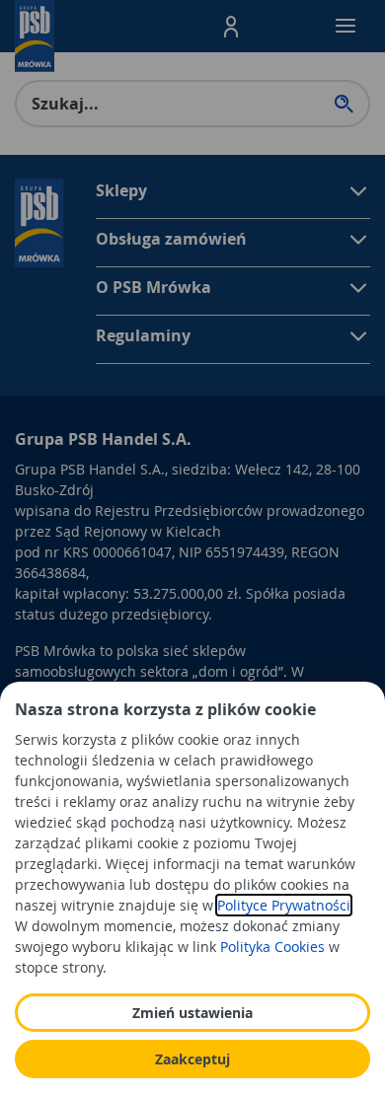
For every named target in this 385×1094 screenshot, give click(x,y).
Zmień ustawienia (192, 1012)
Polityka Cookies (272, 946)
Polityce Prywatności (283, 905)
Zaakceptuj (192, 1059)
